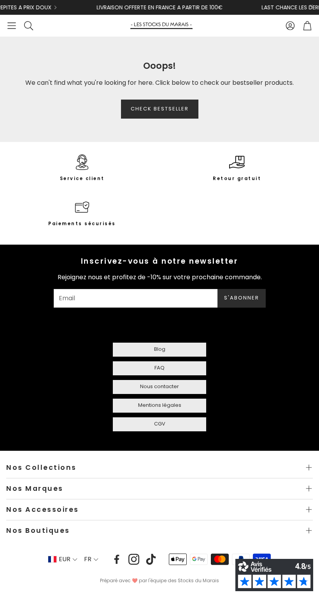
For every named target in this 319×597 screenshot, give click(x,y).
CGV (159, 423)
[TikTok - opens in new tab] (150, 559)
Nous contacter (159, 386)
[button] (11, 25)
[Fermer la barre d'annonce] (311, 6)
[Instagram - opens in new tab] (133, 559)
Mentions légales (159, 405)
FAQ (159, 367)
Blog (159, 349)
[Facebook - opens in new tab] (116, 559)
